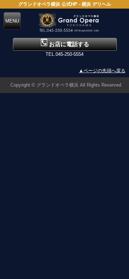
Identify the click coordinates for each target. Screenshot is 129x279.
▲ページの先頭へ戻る (102, 70)
